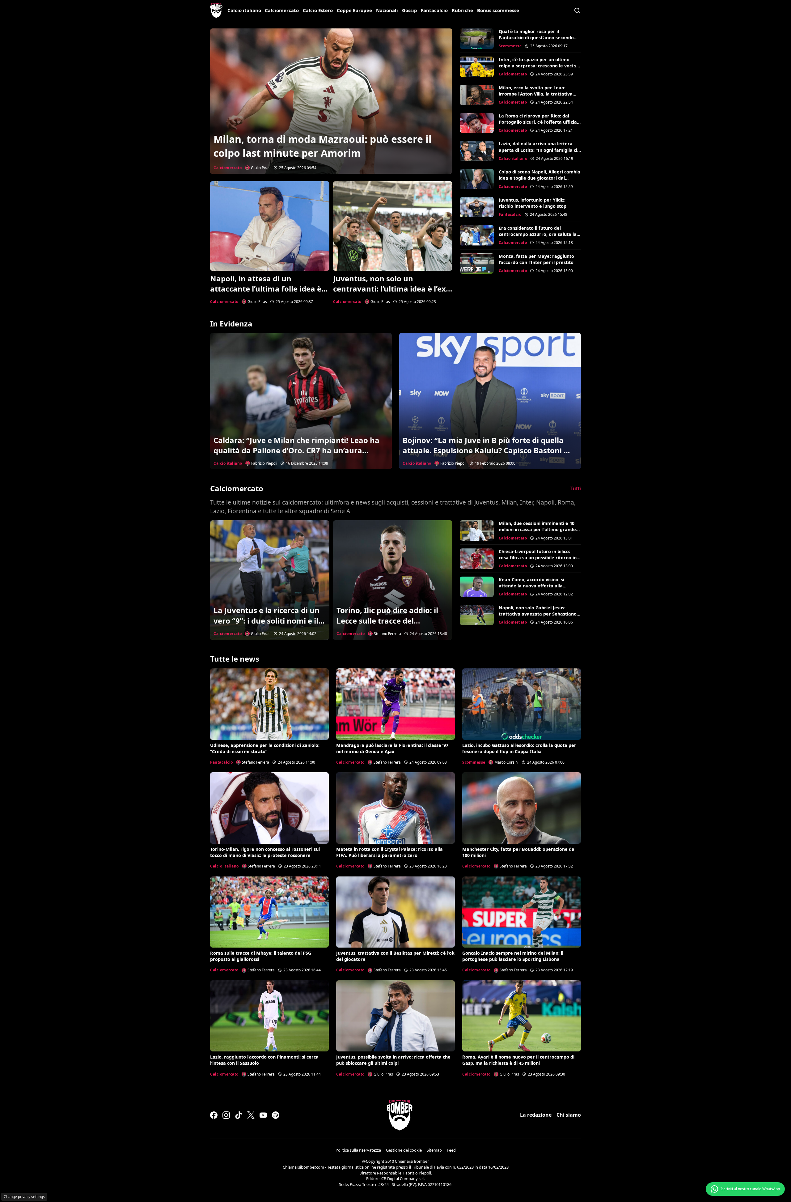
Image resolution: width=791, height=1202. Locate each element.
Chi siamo (568, 1114)
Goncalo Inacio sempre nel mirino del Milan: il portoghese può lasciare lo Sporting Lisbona (512, 956)
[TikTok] (238, 1115)
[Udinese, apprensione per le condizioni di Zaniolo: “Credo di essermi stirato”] (269, 704)
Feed (451, 1150)
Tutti (575, 488)
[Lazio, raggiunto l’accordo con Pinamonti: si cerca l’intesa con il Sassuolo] (269, 1015)
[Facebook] (214, 1115)
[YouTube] (263, 1115)
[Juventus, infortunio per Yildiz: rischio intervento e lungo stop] (477, 207)
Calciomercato (282, 10)
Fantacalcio (434, 10)
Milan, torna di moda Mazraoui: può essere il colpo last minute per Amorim (323, 146)
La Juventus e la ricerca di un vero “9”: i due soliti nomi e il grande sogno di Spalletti (266, 620)
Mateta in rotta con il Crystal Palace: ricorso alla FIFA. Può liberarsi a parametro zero (389, 852)
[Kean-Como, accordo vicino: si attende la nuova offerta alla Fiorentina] (477, 587)
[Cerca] (577, 10)
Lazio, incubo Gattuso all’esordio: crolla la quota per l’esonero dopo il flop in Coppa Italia (519, 748)
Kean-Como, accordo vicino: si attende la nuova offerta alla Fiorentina (531, 586)
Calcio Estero (318, 10)
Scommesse (510, 46)
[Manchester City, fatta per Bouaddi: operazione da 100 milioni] (521, 807)
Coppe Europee (354, 10)
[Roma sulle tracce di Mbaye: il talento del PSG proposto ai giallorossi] (269, 912)
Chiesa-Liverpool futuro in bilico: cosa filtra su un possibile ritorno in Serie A (538, 557)
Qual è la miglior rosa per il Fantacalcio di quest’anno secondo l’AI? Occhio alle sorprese (536, 37)
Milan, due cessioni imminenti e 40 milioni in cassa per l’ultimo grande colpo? (537, 529)
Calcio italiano (244, 10)
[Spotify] (275, 1115)
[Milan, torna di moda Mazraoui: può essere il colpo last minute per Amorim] (331, 101)
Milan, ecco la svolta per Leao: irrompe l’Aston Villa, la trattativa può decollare (536, 94)
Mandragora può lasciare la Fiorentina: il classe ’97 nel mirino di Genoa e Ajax (392, 748)
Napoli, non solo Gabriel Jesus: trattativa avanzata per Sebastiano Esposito (538, 614)
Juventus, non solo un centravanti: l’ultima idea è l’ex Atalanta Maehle (389, 288)
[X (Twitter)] (251, 1115)
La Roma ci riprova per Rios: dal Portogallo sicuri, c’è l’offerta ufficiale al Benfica (540, 122)
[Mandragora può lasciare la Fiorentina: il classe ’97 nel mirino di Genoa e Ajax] (395, 704)
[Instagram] (226, 1115)
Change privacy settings (24, 1196)
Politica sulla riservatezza (358, 1150)
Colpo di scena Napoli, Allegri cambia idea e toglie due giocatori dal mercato (539, 178)
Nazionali (387, 10)
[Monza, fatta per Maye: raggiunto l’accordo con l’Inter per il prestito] (477, 263)
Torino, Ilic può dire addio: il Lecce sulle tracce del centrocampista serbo (387, 620)
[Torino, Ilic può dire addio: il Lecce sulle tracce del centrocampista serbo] (392, 580)
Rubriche (462, 10)
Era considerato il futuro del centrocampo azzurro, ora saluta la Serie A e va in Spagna (538, 234)
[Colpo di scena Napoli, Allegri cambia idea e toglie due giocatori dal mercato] (477, 179)
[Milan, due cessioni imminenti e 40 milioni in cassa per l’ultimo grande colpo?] (477, 530)
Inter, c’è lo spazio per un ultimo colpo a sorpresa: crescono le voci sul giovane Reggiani (539, 66)
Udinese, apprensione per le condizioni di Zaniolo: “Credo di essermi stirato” (264, 748)
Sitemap (434, 1150)
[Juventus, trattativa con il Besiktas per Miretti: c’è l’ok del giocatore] (395, 912)
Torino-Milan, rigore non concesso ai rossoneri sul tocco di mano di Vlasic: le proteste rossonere (265, 852)
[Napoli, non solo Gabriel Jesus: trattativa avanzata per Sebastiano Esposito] (477, 615)
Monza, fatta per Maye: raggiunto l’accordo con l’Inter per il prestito (536, 259)
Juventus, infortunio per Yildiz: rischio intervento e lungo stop (532, 203)
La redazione (536, 1114)
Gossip (409, 10)
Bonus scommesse (498, 10)
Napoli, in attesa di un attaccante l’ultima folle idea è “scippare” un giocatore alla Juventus (265, 294)
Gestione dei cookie (404, 1150)
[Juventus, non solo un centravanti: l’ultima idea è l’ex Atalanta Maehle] (392, 226)
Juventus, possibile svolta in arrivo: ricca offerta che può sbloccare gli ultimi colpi (393, 1060)
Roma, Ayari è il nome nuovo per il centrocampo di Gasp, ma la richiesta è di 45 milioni (518, 1060)
